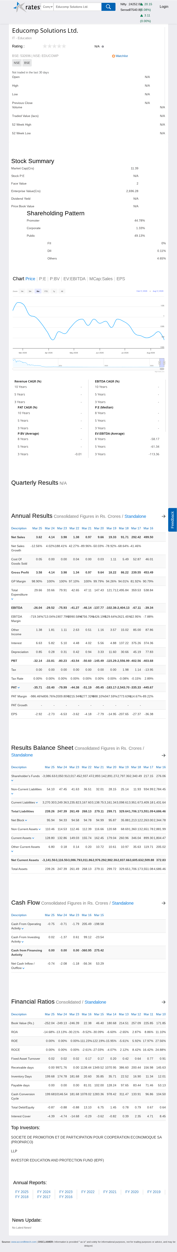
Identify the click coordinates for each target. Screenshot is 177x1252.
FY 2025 (21, 1192)
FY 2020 (132, 1192)
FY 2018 (21, 1197)
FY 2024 (44, 1192)
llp (14, 1151)
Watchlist (122, 56)
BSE (27, 63)
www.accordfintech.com (23, 1242)
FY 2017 (44, 1197)
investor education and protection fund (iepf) (57, 1160)
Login (164, 6)
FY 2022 (88, 1192)
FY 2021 (110, 1192)
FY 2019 (154, 1192)
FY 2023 (66, 1192)
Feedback (172, 519)
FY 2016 (66, 1197)
